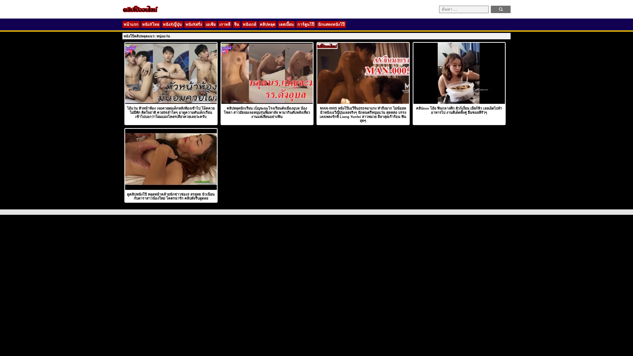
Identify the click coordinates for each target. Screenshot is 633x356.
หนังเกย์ (249, 24)
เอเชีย (211, 24)
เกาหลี (224, 24)
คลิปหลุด (267, 24)
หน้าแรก (131, 24)
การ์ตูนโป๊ (305, 24)
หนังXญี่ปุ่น (172, 24)
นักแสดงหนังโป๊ (331, 24)
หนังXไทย (150, 24)
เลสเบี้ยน (286, 24)
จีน (236, 24)
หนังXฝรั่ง (193, 24)
